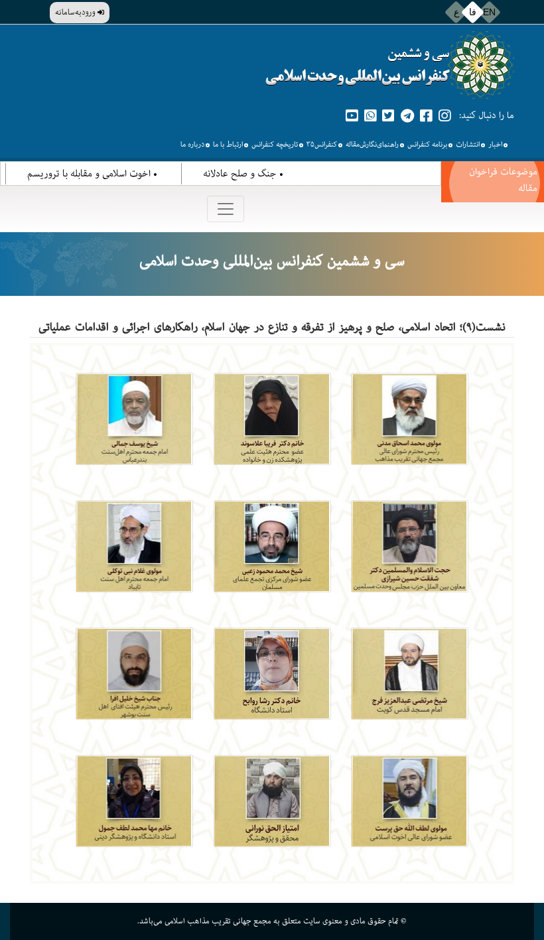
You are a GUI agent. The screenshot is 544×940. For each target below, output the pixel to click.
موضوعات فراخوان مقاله (503, 180)
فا (472, 12)
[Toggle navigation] (225, 209)
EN (489, 12)
